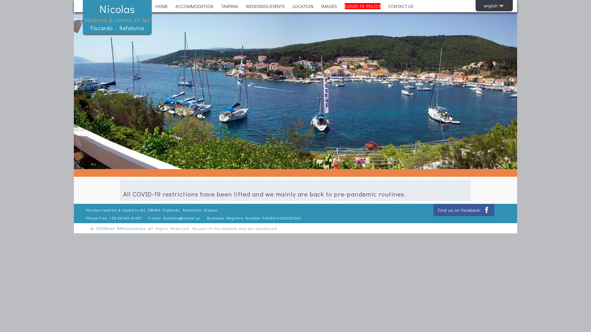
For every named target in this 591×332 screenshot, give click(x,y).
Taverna (229, 6)
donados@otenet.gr (182, 217)
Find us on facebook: (460, 210)
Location (303, 6)
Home (161, 6)
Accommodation (194, 6)
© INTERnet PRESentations (118, 228)
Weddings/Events (265, 6)
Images (329, 6)
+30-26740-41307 (125, 217)
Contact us (401, 6)
